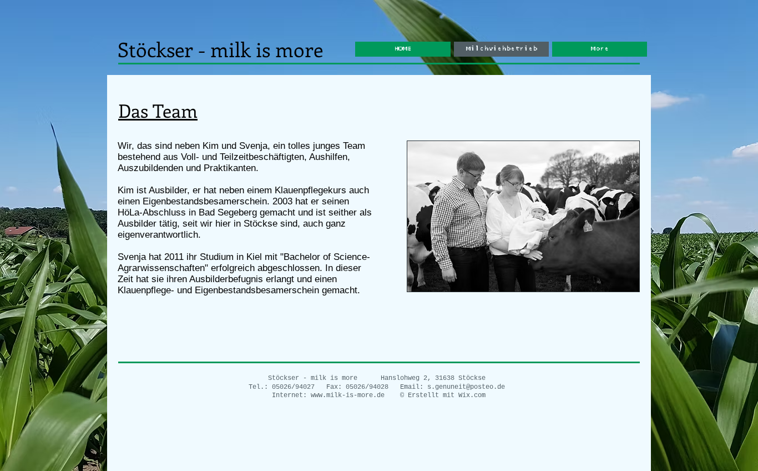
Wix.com (472, 395)
